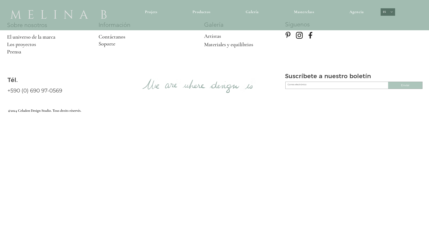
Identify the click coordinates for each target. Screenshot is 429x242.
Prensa (14, 51)
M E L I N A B (58, 15)
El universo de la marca (31, 37)
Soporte (107, 44)
